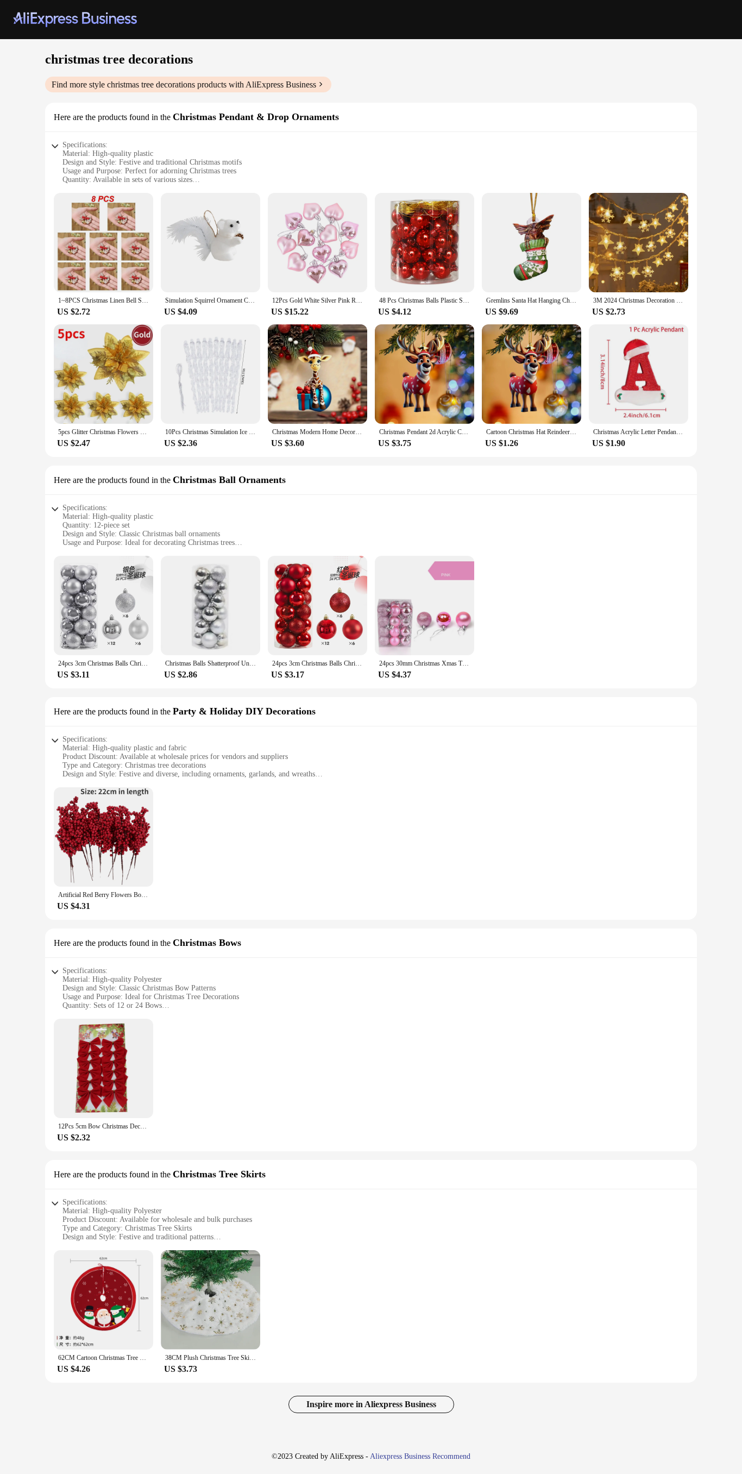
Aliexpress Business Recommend (420, 1456)
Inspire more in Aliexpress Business (371, 1404)
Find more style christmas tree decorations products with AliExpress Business (184, 84)
